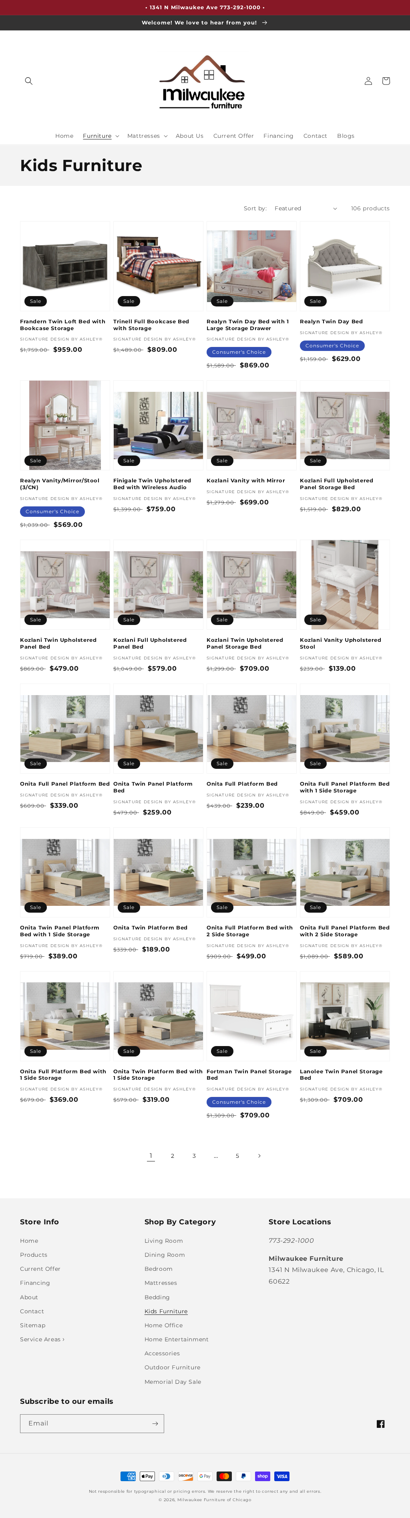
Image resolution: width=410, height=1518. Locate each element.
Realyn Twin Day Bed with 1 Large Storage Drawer (248, 324)
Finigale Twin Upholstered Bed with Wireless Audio (152, 483)
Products (34, 1254)
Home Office (164, 1325)
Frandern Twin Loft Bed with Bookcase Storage (62, 324)
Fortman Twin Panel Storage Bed (249, 1074)
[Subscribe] (155, 1423)
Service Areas (41, 1339)
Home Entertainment (177, 1339)
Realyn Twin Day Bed (331, 321)
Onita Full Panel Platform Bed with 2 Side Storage (345, 930)
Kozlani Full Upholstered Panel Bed (150, 643)
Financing (35, 1282)
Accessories (162, 1353)
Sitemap (32, 1325)
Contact (32, 1311)
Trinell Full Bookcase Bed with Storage (151, 324)
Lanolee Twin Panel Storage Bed (341, 1074)
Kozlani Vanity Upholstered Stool (341, 643)
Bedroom (159, 1268)
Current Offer (40, 1268)
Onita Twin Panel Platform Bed (153, 787)
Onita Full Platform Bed (242, 783)
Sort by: (255, 208)
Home (29, 1240)
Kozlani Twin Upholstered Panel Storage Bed (245, 643)
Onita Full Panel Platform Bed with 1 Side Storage (345, 787)
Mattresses (161, 1282)
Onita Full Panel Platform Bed (65, 783)
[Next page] (259, 1156)
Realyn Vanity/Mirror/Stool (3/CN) (60, 483)
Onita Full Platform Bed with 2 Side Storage (250, 930)
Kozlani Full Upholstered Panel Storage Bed (336, 483)
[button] (29, 81)
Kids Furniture (166, 1311)
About (29, 1297)
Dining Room (165, 1254)
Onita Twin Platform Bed (150, 927)
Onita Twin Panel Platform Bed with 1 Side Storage (60, 930)
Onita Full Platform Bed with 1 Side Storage (63, 1074)
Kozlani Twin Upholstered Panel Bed (58, 643)
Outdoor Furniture (173, 1367)
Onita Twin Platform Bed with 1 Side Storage (158, 1074)
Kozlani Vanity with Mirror (246, 480)
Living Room (164, 1240)
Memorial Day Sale (173, 1381)
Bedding (157, 1297)
